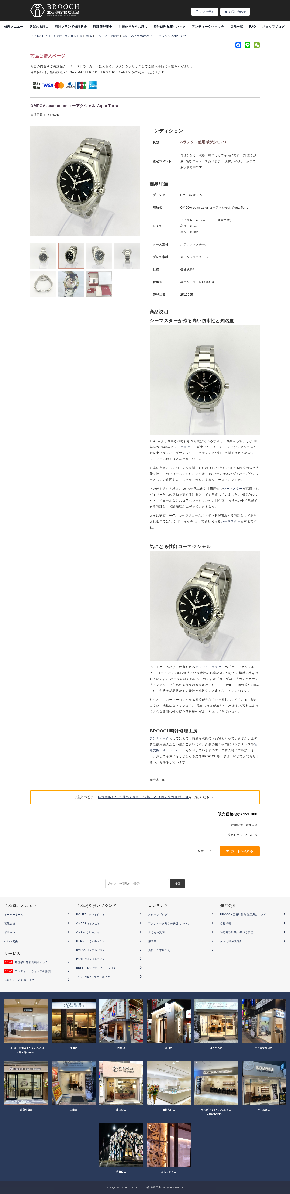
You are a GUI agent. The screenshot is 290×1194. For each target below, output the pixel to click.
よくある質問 (156, 932)
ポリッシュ (11, 932)
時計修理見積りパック (170, 26)
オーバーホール (174, 750)
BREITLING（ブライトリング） (96, 968)
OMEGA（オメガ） (88, 923)
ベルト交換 (11, 941)
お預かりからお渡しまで (19, 980)
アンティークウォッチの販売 (33, 971)
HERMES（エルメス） (90, 941)
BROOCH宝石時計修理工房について (243, 914)
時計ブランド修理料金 (71, 26)
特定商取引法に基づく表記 (236, 932)
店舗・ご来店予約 (159, 950)
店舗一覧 (236, 26)
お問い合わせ (237, 11)
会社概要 (225, 923)
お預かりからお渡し (133, 26)
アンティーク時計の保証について (169, 923)
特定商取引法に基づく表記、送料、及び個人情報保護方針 (143, 797)
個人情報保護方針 (231, 941)
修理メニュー (13, 26)
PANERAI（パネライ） (91, 959)
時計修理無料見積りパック (31, 962)
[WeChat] (256, 45)
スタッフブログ (273, 26)
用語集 (152, 941)
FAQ (252, 26)
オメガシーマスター (210, 667)
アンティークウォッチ (208, 26)
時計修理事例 (102, 26)
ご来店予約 (207, 11)
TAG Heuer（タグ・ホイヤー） (96, 976)
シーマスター (183, 447)
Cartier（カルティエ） (90, 932)
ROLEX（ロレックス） (91, 914)
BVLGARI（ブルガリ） (91, 950)
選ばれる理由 (39, 26)
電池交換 (9, 923)
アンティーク (159, 738)
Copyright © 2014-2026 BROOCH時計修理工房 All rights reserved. (145, 1187)
